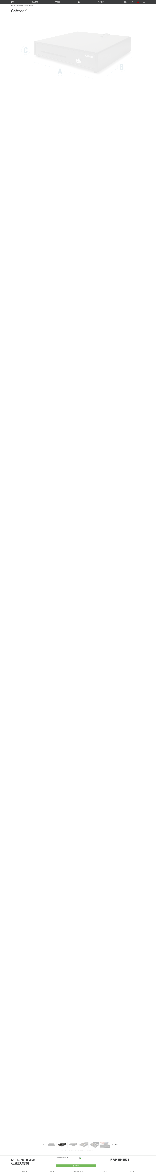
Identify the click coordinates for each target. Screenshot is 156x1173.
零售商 (57, 2)
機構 (78, 2)
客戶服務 (101, 2)
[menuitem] (13, 2)
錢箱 (21, 5)
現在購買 (76, 1166)
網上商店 (16, 5)
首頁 (12, 2)
